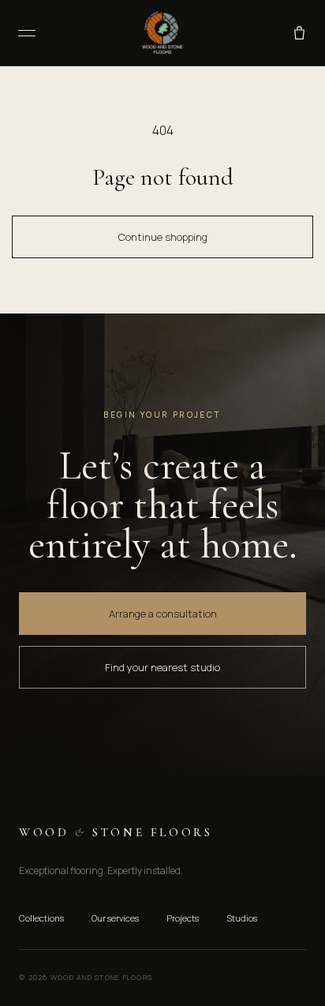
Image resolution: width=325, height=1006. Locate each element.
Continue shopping (162, 237)
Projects (182, 918)
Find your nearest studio (162, 667)
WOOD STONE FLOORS (115, 833)
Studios (241, 918)
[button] (299, 32)
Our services (115, 918)
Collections (41, 918)
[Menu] (26, 33)
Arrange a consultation (163, 613)
